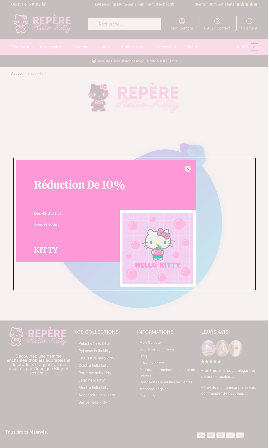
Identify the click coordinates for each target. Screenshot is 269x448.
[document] (134, 224)
